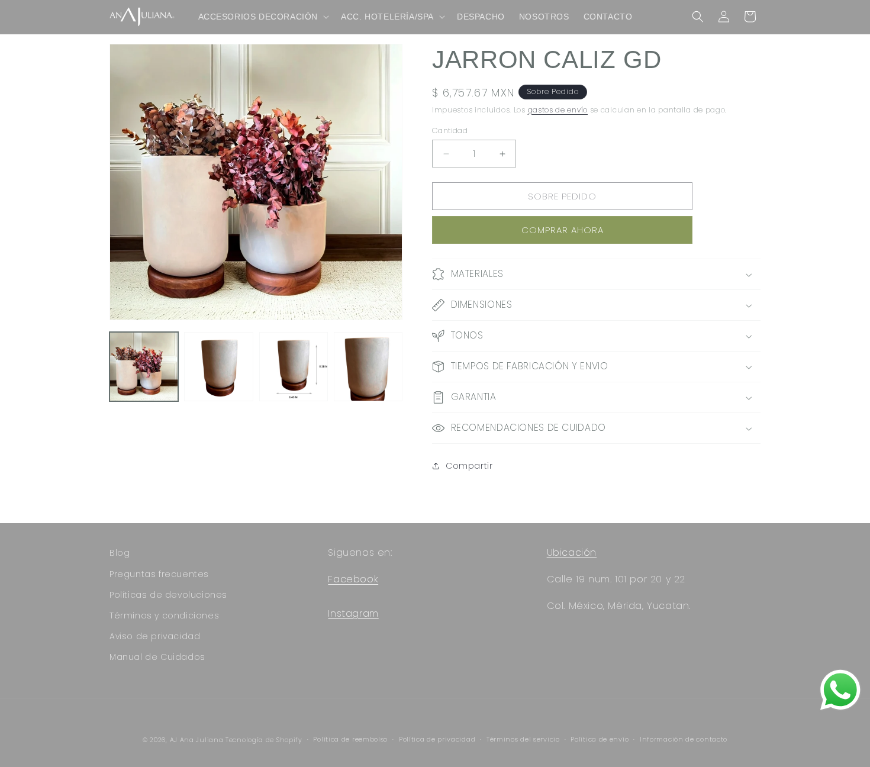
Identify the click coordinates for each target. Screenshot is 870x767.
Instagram (353, 613)
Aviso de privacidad (154, 636)
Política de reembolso (350, 739)
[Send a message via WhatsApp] (840, 690)
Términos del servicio (523, 739)
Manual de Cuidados (157, 657)
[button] (262, 16)
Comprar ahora (562, 230)
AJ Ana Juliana (197, 740)
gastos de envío (558, 110)
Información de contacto (683, 739)
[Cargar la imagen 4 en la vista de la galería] (368, 366)
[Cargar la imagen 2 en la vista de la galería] (218, 366)
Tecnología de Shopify (263, 740)
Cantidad (450, 130)
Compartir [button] (469, 466)
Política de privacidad (437, 739)
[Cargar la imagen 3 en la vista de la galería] (293, 366)
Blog (119, 553)
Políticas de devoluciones (168, 595)
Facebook (353, 579)
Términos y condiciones (164, 615)
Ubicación (572, 552)
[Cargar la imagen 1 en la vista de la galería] (143, 366)
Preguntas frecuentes (159, 574)
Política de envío (600, 739)
